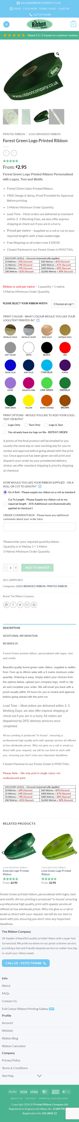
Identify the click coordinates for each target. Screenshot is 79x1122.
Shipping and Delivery (54, 1098)
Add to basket (37, 567)
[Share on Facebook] (13, 605)
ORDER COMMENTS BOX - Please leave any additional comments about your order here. (36, 517)
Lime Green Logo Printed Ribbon (56, 872)
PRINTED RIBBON (14, 134)
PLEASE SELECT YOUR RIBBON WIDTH (25, 303)
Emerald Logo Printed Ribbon (16, 872)
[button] (6, 24)
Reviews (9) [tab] (10, 643)
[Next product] (6, 153)
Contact (30, 1098)
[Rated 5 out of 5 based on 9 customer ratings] (39, 160)
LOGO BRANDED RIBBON (45, 134)
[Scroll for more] (39, 1076)
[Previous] (3, 860)
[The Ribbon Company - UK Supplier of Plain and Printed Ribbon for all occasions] (39, 24)
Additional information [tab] (20, 635)
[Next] (76, 860)
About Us (16, 1098)
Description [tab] (11, 627)
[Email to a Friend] (27, 605)
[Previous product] (14, 153)
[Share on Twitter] (20, 605)
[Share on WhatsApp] (6, 605)
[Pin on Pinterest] (34, 605)
